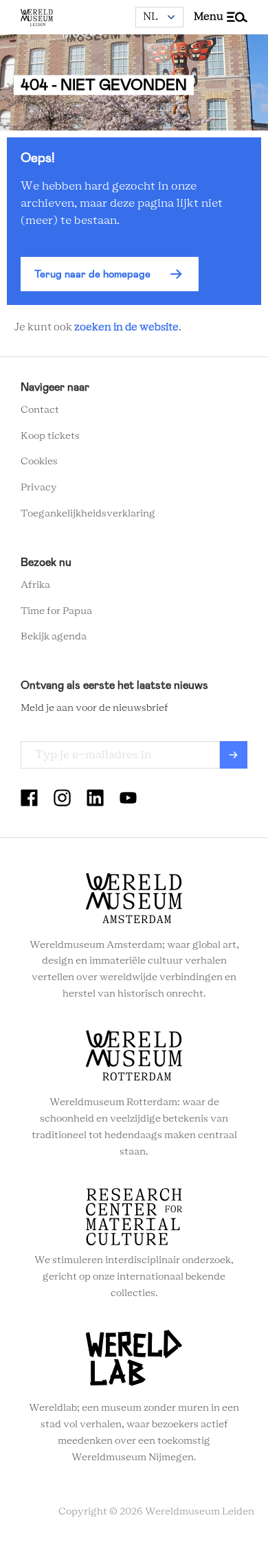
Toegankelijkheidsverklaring (88, 514)
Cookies (39, 461)
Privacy (39, 487)
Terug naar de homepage (92, 274)
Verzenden (233, 755)
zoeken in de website (126, 327)
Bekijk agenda (54, 637)
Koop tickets (50, 436)
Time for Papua (56, 611)
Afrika (35, 585)
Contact (40, 410)
